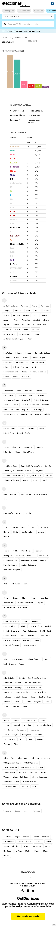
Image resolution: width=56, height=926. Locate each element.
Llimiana (41, 532)
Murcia (45, 851)
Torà (21, 739)
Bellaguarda (8, 362)
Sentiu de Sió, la (20, 697)
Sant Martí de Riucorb (33, 687)
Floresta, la (17, 447)
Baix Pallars (8, 353)
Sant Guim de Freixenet (12, 683)
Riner (47, 659)
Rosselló (22, 664)
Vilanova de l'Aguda (39, 777)
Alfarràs (26, 315)
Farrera (6, 447)
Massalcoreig (26, 551)
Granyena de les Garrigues (13, 475)
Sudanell (16, 706)
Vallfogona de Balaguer (12, 763)
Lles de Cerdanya (28, 532)
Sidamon (7, 702)
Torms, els (16, 725)
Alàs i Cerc (26, 325)
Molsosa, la (43, 556)
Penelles (26, 622)
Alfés (35, 315)
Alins (16, 320)
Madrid (27, 851)
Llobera (6, 537)
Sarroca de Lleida (39, 692)
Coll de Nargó (37, 410)
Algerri (44, 315)
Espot (22, 428)
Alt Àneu (16, 325)
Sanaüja (22, 678)
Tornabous (28, 725)
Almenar (46, 320)
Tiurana (6, 725)
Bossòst (7, 377)
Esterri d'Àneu (9, 433)
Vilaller (43, 772)
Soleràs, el (17, 702)
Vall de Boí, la (9, 758)
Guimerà (49, 475)
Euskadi (26, 846)
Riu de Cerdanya (10, 664)
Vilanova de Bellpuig (20, 777)
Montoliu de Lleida (10, 565)
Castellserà (26, 400)
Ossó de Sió (22, 607)
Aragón (17, 837)
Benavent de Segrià (11, 372)
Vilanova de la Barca (11, 782)
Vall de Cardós (22, 758)
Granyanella (39, 471)
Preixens (16, 640)
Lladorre (24, 527)
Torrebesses (21, 730)
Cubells (47, 414)
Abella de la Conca (11, 306)
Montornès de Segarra (12, 570)
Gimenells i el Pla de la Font (31, 466)
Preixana (7, 640)
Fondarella (28, 447)
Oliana (15, 598)
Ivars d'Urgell (26, 494)
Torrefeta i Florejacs (11, 735)
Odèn (6, 598)
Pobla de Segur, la (30, 631)
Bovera (15, 377)
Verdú (40, 768)
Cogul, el (25, 410)
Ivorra (6, 499)
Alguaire (7, 320)
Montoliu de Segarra (28, 565)
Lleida (15, 532)
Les (6, 527)
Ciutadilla (45, 405)
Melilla (37, 851)
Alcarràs (6, 315)
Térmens (7, 744)
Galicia (47, 846)
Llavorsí (6, 532)
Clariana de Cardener (11, 410)
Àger (30, 339)
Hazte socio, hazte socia (28, 916)
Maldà (15, 551)
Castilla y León (9, 842)
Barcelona (7, 811)
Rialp (6, 659)
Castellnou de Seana (11, 400)
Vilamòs (7, 777)
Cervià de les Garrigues (30, 405)
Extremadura (36, 846)
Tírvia (16, 744)
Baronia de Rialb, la (42, 353)
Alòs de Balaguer (39, 325)
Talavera (16, 720)
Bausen (16, 358)
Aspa (37, 334)
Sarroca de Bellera (23, 692)
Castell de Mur (9, 395)
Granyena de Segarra (34, 475)
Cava (6, 405)
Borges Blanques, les (38, 372)
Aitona (34, 306)
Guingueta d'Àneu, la (11, 480)
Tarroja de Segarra (29, 720)
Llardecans (44, 527)
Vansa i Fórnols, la (27, 768)
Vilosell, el (24, 786)
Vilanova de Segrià (10, 786)
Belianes (25, 358)
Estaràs (41, 428)
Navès (26, 584)
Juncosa (19, 513)
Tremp (30, 739)
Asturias (26, 837)
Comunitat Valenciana (11, 846)
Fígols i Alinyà (28, 452)
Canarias (36, 837)
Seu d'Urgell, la (45, 697)
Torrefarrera (34, 730)
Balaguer (18, 353)
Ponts (22, 636)
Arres (26, 329)
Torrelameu (38, 735)
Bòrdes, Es (26, 377)
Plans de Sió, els (36, 626)
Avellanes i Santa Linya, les (14, 339)
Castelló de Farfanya (41, 400)
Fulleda (17, 452)
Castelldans (41, 395)
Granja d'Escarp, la (24, 471)
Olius (33, 598)
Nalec (6, 584)
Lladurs (33, 527)
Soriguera (37, 702)
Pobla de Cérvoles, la (12, 631)
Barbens (29, 353)
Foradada (39, 447)
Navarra (6, 856)
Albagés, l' (7, 311)
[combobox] (30, 24)
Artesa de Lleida (9, 334)
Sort (47, 702)
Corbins (38, 414)
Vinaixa (34, 786)
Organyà (40, 603)
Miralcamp (20, 556)
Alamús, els (45, 306)
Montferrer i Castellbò (29, 560)
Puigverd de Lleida (29, 645)
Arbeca (17, 329)
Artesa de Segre (25, 334)
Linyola (15, 527)
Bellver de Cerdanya (20, 367)
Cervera (15, 405)
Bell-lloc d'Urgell (38, 358)
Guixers (35, 480)
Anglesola (7, 329)
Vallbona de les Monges (41, 758)
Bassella (7, 358)
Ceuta (48, 842)
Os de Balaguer (9, 607)
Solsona (28, 702)
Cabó (19, 391)
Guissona (26, 480)
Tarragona (36, 811)
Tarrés (42, 720)
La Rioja (19, 851)
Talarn (6, 720)
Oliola (24, 598)
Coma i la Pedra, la (11, 414)
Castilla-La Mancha (25, 842)
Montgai (43, 560)
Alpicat (6, 325)
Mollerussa (31, 556)
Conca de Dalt (26, 414)
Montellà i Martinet (10, 560)
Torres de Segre (9, 739)
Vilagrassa (33, 772)
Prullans (26, 640)
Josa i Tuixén (8, 513)
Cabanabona (8, 391)
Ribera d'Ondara (18, 659)
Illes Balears (8, 851)
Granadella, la (9, 471)
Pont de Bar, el (45, 631)
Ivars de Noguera (40, 494)
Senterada (7, 697)
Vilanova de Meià (29, 782)
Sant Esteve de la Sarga (37, 678)
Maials (6, 551)
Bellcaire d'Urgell (22, 362)
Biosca (24, 372)
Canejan (39, 391)
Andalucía (7, 837)
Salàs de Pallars (9, 678)
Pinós (23, 626)
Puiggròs (36, 640)
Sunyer (25, 706)
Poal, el (48, 626)
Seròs (33, 697)
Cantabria (45, 837)
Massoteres (39, 551)
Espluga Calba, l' (10, 428)
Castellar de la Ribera (25, 395)
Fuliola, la (7, 452)
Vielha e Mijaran (9, 772)
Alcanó (46, 311)
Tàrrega (40, 739)
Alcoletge (16, 315)
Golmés (48, 466)
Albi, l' (37, 311)
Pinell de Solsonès (10, 626)
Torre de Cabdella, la (43, 725)
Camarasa (29, 391)
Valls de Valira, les (10, 768)
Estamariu (31, 428)
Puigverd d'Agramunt (11, 645)
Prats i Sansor (45, 636)
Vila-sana (22, 772)
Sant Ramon (8, 692)
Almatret (36, 320)
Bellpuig (6, 367)
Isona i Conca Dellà (10, 494)
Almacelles (26, 320)
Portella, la (32, 636)
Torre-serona (9, 730)
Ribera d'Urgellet (34, 659)
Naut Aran (16, 584)
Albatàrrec (18, 311)
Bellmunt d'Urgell (38, 362)
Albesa (28, 311)
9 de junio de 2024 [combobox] (12, 16)
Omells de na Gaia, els (25, 603)
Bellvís (34, 367)
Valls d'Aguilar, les (31, 763)
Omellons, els (8, 603)
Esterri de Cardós (23, 433)
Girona (17, 811)
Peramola (35, 622)
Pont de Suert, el (10, 636)
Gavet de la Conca (10, 466)
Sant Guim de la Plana (32, 683)
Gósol (45, 480)
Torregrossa (26, 735)
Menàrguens (8, 556)
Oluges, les (43, 598)
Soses (6, 706)
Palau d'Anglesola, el (11, 622)
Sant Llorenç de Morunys (13, 687)
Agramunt (24, 306)
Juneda (28, 513)
